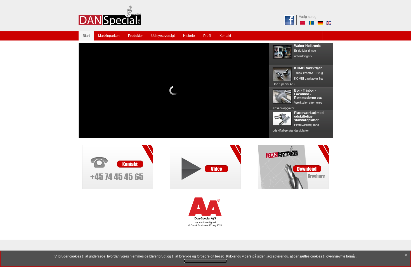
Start (86, 36)
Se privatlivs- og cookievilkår (205, 261)
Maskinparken (109, 36)
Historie (189, 36)
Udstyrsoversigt (163, 36)
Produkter (135, 36)
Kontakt (225, 36)
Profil (207, 36)
